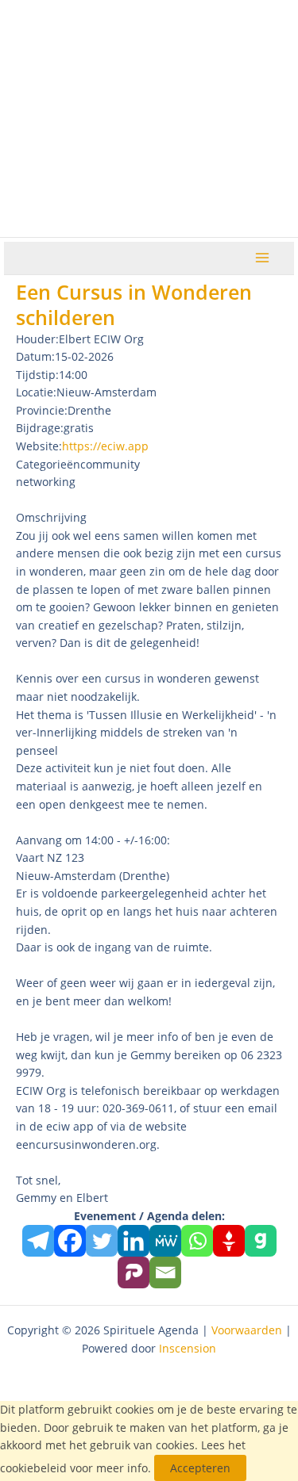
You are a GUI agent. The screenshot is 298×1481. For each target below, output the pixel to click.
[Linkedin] (133, 1241)
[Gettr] (229, 1241)
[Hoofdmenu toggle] (262, 258)
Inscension (187, 1348)
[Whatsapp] (197, 1241)
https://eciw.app (105, 445)
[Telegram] (38, 1241)
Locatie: (36, 392)
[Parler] (133, 1272)
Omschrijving (51, 517)
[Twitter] (102, 1241)
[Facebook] (70, 1241)
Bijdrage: (40, 427)
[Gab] (261, 1241)
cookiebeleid (33, 1467)
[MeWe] (165, 1241)
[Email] (165, 1272)
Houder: (37, 338)
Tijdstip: (37, 374)
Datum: (35, 356)
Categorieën (48, 464)
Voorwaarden (246, 1329)
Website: (39, 445)
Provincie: (42, 410)
